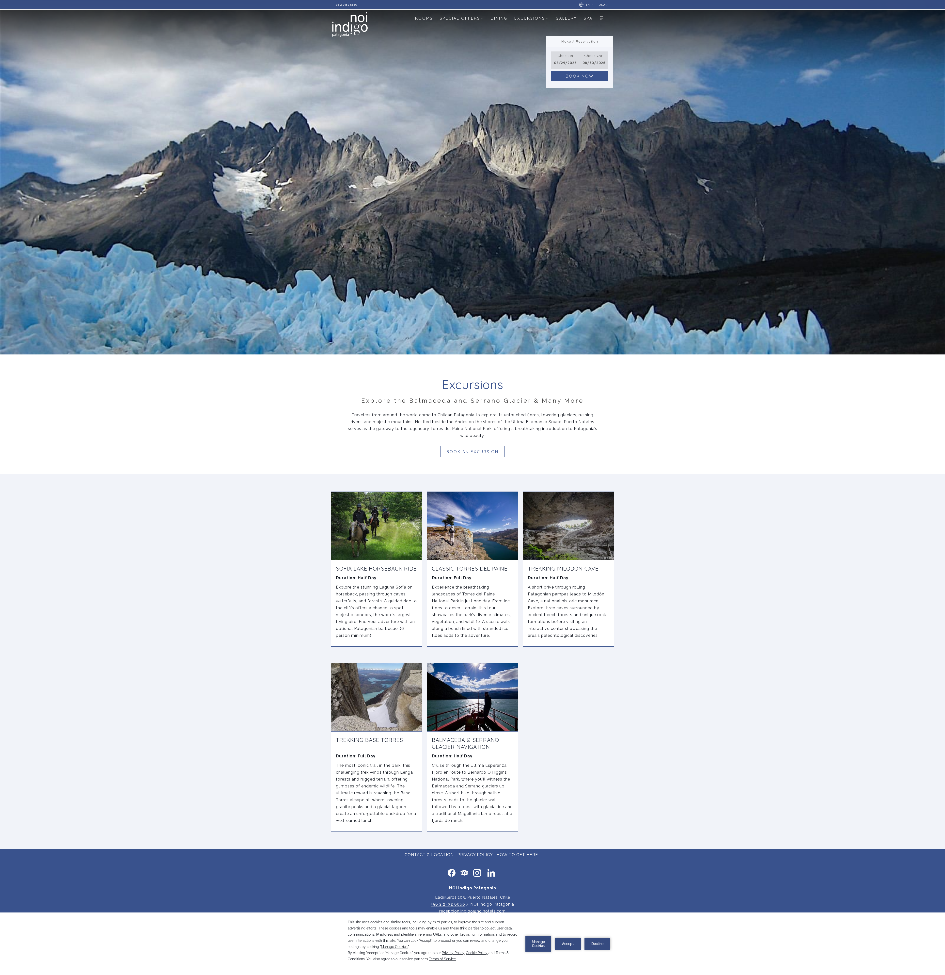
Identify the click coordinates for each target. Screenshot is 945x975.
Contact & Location (429, 854)
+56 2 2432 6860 (448, 904)
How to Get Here (518, 854)
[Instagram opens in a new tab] (477, 872)
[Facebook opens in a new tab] (452, 872)
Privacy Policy (475, 854)
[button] (565, 60)
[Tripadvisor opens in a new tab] (464, 872)
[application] (472, 943)
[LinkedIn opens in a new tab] (491, 872)
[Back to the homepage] (350, 24)
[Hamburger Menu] (601, 18)
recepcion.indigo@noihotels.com (472, 911)
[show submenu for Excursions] (547, 18)
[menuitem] (424, 18)
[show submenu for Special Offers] (482, 18)
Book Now (580, 76)
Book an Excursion (472, 451)
